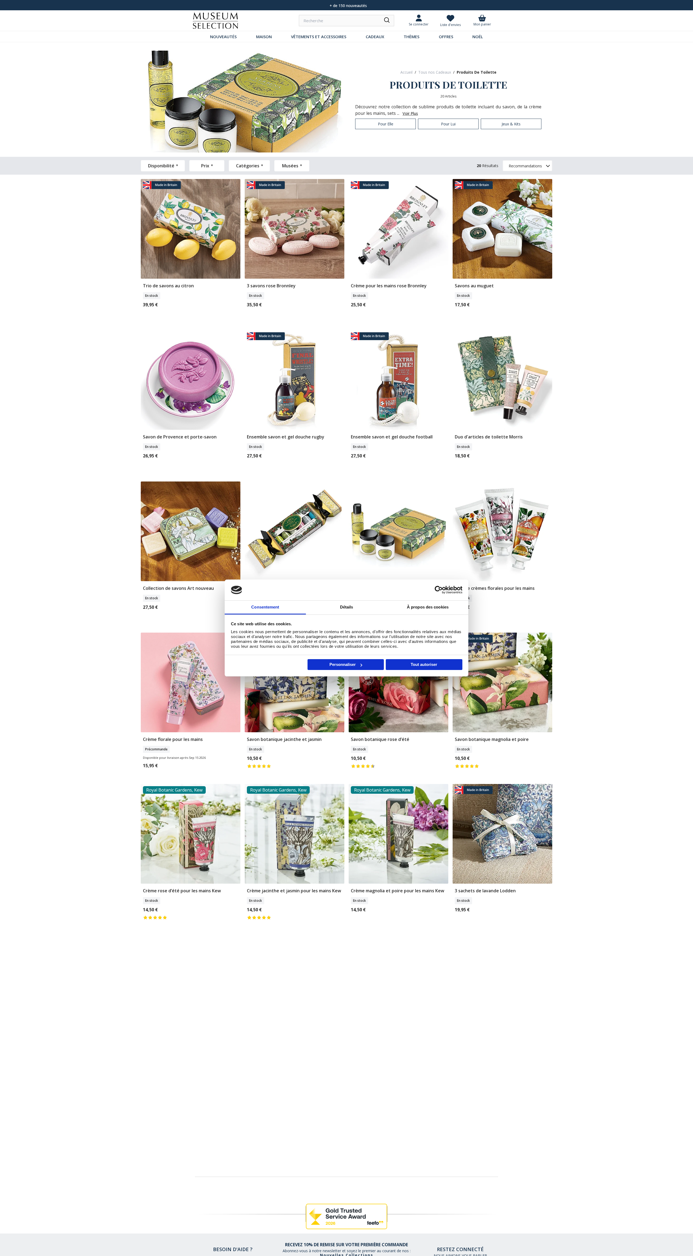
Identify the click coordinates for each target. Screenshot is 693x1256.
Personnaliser (342, 664)
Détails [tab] (346, 607)
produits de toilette (476, 72)
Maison (264, 36)
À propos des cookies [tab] (428, 607)
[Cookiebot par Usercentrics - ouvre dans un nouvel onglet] (438, 590)
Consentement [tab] (265, 607)
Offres (446, 36)
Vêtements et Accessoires (318, 36)
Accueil (406, 72)
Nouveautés (223, 36)
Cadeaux (375, 36)
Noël (477, 36)
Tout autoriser (424, 664)
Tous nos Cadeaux (434, 72)
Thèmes (411, 36)
